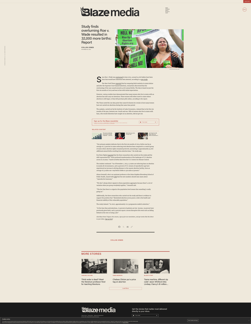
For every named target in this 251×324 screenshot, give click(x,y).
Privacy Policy (90, 315)
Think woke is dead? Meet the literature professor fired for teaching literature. (93, 282)
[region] (125, 320)
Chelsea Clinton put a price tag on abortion (124, 281)
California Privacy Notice (98, 315)
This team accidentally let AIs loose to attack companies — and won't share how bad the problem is (108, 134)
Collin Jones (87, 47)
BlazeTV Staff (148, 275)
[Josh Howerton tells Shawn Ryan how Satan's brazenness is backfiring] (143, 136)
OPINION (167, 9)
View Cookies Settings (193, 320)
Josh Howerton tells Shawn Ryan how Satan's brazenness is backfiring (153, 134)
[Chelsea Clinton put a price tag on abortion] (125, 266)
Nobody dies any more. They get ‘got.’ (130, 134)
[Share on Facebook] (119, 227)
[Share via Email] (127, 227)
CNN (115, 177)
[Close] (248, 320)
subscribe (247, 1)
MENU (244, 9)
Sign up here (108, 219)
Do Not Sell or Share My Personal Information (90, 316)
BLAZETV (167, 11)
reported (118, 83)
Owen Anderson (117, 275)
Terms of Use (84, 315)
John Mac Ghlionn (87, 275)
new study (144, 79)
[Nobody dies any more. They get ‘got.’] (120, 136)
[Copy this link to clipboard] (132, 227)
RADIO (166, 10)
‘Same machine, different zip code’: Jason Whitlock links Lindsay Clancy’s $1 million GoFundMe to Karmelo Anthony (156, 282)
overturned (119, 77)
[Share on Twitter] (123, 227)
